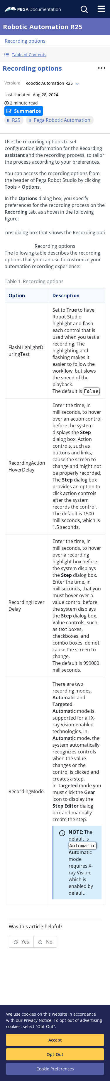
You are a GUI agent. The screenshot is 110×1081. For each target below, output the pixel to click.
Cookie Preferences (55, 1069)
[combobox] (51, 83)
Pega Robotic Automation (62, 120)
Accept (55, 1040)
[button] (55, 54)
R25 (16, 120)
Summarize (27, 111)
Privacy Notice (37, 1020)
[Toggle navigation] (101, 8)
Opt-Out (55, 1054)
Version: (12, 83)
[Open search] (83, 8)
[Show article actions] (101, 68)
